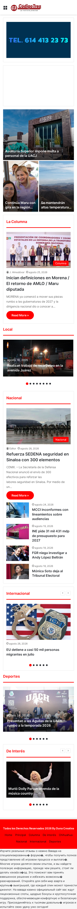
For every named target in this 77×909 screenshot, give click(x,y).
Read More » (20, 315)
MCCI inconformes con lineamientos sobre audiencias (50, 514)
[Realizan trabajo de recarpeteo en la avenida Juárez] (38, 358)
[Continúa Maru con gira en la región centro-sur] (20, 186)
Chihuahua (65, 835)
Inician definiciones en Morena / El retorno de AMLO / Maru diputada (37, 283)
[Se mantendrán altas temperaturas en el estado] (56, 186)
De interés (49, 835)
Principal (20, 835)
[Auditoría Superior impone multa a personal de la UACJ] (38, 134)
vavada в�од (18, 872)
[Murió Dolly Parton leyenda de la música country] (38, 780)
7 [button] (47, 383)
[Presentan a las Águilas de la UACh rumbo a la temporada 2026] (38, 709)
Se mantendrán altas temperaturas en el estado (56, 207)
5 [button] (40, 383)
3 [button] (33, 383)
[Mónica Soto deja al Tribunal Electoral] (17, 571)
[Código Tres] (26, 7)
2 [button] (30, 383)
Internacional (38, 841)
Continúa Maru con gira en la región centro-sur (20, 207)
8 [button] (50, 383)
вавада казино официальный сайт (39, 889)
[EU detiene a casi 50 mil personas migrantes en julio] (38, 622)
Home (8, 835)
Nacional (21, 841)
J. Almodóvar (16, 272)
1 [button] (27, 383)
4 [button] (37, 383)
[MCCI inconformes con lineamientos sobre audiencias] (17, 510)
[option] (38, 160)
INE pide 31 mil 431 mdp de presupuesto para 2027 (50, 535)
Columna (34, 835)
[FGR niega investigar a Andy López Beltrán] (17, 553)
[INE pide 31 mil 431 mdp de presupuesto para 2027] (17, 531)
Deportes (55, 841)
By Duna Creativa (63, 828)
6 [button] (43, 383)
